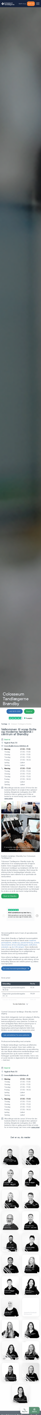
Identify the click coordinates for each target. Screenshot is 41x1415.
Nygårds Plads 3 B (10, 743)
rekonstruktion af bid (8, 945)
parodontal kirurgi (27, 943)
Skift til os (22, 4)
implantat (32, 940)
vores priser (8, 799)
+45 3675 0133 (14, 711)
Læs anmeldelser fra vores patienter (16, 1035)
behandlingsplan (22, 945)
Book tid (29, 711)
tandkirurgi (16, 943)
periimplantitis (6, 943)
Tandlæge (4, 724)
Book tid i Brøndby (10, 896)
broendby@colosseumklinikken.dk (16, 746)
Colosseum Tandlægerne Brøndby (21, 724)
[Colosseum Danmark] (8, 3)
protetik (36, 943)
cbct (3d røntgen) (18, 947)
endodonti (4, 947)
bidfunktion (33, 945)
